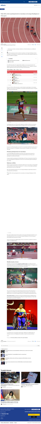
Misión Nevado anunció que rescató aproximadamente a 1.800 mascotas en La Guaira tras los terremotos (19, 350)
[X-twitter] (32, 1)
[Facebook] (30, 1)
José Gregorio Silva (4, 404)
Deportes (2, 9)
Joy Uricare (5, 341)
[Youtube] (33, 1)
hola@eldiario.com (2, 415)
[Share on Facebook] (31, 44)
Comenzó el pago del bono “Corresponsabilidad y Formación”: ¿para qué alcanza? (15, 354)
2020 (11, 337)
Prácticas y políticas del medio (5, 422)
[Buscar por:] (19, 346)
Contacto (15, 422)
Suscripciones (11, 422)
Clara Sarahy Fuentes (10, 295)
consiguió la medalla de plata (22, 263)
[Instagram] (29, 1)
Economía (6, 355)
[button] (24, 1)
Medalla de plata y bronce (27, 60)
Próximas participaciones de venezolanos (14, 60)
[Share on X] (32, 44)
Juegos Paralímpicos (25, 337)
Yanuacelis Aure (4, 387)
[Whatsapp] (36, 1)
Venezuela (6, 351)
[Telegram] (35, 1)
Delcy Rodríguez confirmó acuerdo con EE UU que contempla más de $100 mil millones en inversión (9, 402)
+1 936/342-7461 (4, 414)
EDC (21, 337)
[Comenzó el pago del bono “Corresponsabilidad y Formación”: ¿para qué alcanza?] (3, 355)
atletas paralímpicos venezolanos (16, 337)
